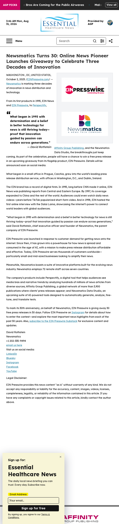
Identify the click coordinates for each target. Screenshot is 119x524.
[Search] (94, 41)
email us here (14, 345)
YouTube (11, 371)
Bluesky (10, 358)
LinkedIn (11, 353)
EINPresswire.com (38, 79)
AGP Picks (10, 4)
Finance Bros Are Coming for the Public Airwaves (49, 5)
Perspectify (39, 105)
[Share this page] (110, 41)
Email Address (18, 494)
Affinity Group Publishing (69, 147)
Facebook (12, 366)
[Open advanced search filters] (102, 41)
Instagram (78, 312)
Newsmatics (13, 83)
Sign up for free (33, 508)
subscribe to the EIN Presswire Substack (53, 321)
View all (111, 4)
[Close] (60, 456)
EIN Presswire (20, 105)
